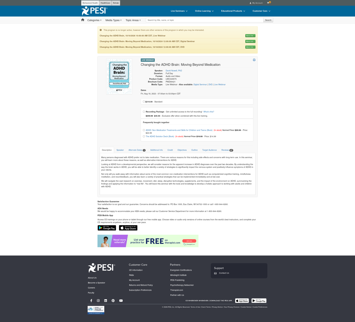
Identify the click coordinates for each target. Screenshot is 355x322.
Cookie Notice (246, 307)
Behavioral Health (90, 3)
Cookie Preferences (260, 307)
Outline (194, 150)
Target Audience (209, 150)
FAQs (131, 275)
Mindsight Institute (178, 275)
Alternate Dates (137, 150)
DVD (211, 84)
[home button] (82, 20)
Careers (91, 287)
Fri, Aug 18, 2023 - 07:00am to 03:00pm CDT (161, 93)
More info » (250, 35)
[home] (94, 11)
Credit (170, 150)
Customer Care (260, 10)
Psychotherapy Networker (182, 285)
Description (107, 150)
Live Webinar (148, 60)
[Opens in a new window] (177, 241)
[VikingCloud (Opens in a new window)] (96, 310)
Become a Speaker (96, 282)
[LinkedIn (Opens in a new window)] (106, 300)
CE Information (136, 270)
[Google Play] (259, 300)
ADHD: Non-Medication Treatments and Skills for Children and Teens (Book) (179, 130)
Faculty (91, 292)
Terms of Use (195, 307)
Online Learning (203, 10)
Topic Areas (132, 20)
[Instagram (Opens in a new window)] (98, 300)
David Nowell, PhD (174, 70)
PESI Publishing (177, 280)
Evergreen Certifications (181, 270)
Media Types (113, 20)
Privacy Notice (217, 307)
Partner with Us (177, 295)
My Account (134, 280)
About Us (92, 277)
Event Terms (206, 307)
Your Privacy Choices (231, 307)
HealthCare (105, 3)
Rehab (116, 3)
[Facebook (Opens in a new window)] (91, 300)
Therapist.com (176, 290)
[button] (254, 60)
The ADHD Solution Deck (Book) (160, 136)
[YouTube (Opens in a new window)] (121, 300)
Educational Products (231, 10)
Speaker (120, 150)
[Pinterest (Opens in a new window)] (113, 300)
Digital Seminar (200, 84)
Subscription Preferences (140, 290)
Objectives (182, 150)
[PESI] (101, 267)
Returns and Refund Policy (141, 285)
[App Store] (242, 300)
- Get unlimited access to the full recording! (180, 111)
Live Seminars (178, 10)
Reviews (226, 150)
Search (268, 20)
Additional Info (156, 150)
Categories (93, 20)
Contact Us (224, 273)
